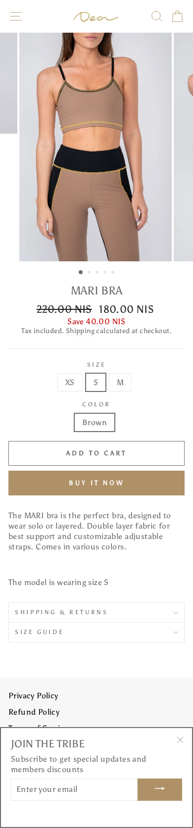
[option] (96, 147)
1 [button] (81, 272)
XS (70, 382)
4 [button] (105, 273)
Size (96, 364)
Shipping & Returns (61, 612)
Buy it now (96, 483)
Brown (94, 422)
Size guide (39, 632)
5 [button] (113, 273)
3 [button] (98, 273)
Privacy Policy (33, 695)
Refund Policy (33, 712)
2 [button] (90, 273)
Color (96, 404)
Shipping (80, 331)
